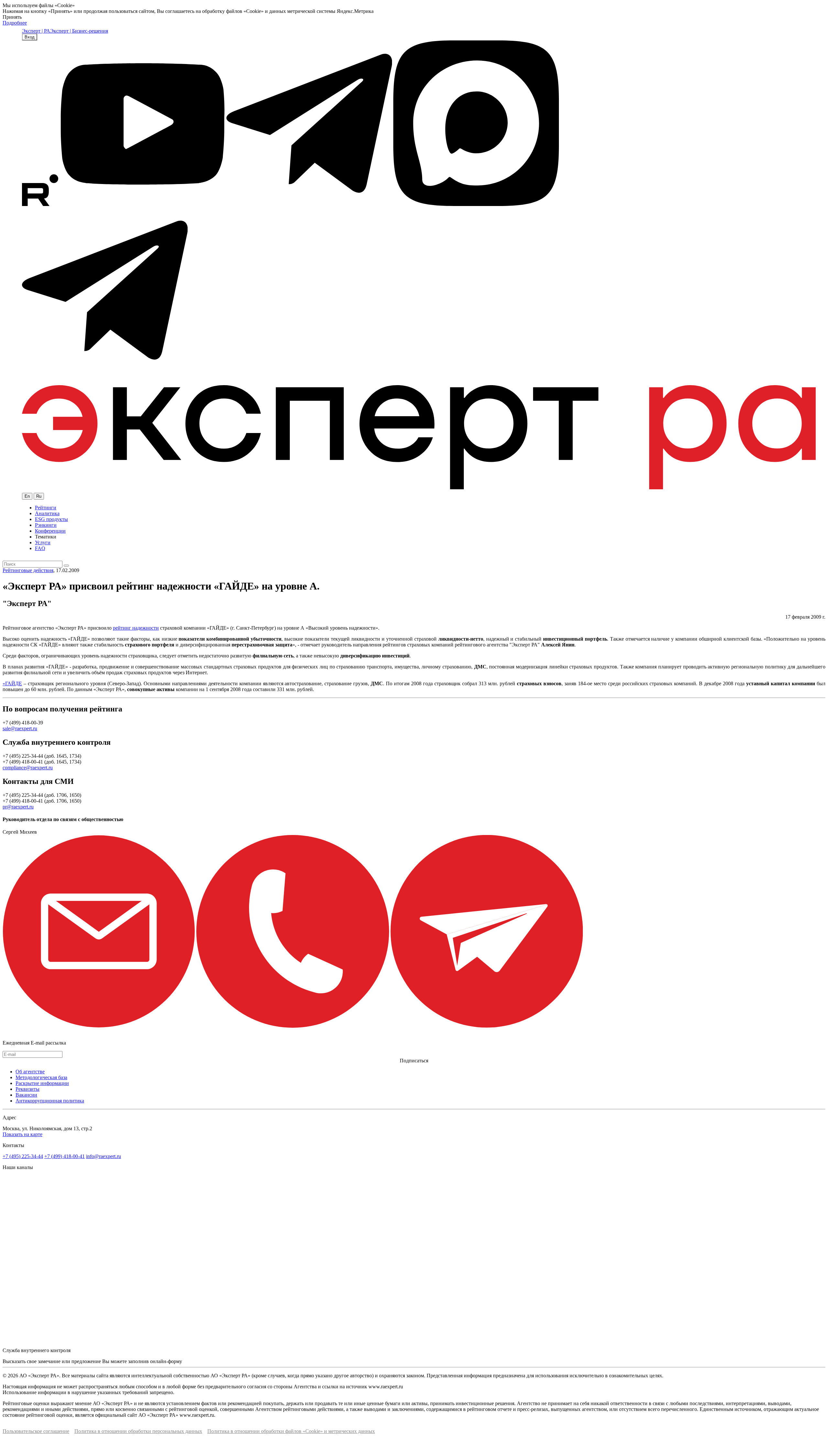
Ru (38, 496)
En (27, 496)
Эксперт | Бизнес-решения (79, 31)
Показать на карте (22, 1134)
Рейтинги (45, 507)
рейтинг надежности (136, 628)
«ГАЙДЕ (12, 683)
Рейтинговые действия (28, 570)
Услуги (42, 542)
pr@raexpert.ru (18, 806)
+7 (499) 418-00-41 (64, 1156)
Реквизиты (27, 1089)
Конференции (50, 531)
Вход (30, 37)
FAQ (40, 548)
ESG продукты (51, 519)
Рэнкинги (46, 525)
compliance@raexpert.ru (28, 767)
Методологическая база (41, 1077)
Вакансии (26, 1095)
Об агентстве (30, 1071)
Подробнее (15, 23)
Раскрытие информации (42, 1083)
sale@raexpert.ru (20, 728)
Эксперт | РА (36, 31)
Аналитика (47, 513)
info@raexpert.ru (103, 1156)
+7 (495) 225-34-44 (23, 1156)
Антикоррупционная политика (50, 1100)
